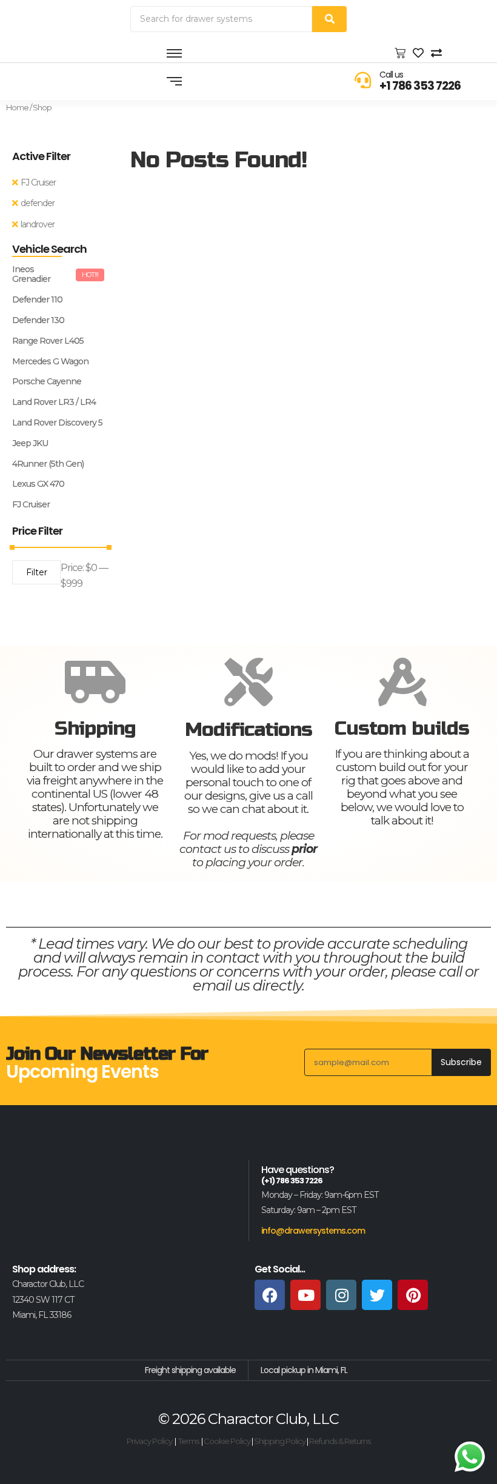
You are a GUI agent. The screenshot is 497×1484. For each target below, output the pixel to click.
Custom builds (402, 728)
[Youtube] (305, 1295)
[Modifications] (248, 682)
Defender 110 (37, 300)
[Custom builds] (402, 682)
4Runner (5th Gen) (48, 464)
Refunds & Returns (339, 1441)
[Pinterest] (413, 1295)
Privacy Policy (149, 1441)
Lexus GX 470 (38, 484)
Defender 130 (38, 320)
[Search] (329, 19)
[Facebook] (270, 1295)
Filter (36, 572)
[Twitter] (377, 1295)
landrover (38, 224)
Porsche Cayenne (46, 381)
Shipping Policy (279, 1441)
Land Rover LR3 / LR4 (54, 402)
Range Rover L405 (48, 341)
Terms (188, 1441)
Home (17, 107)
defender (38, 203)
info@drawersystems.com (313, 1231)
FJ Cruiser (38, 182)
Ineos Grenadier (31, 274)
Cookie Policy (227, 1441)
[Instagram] (341, 1295)
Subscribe (461, 1062)
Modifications (248, 729)
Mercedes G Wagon (50, 361)
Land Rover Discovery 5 (57, 423)
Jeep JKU (30, 443)
